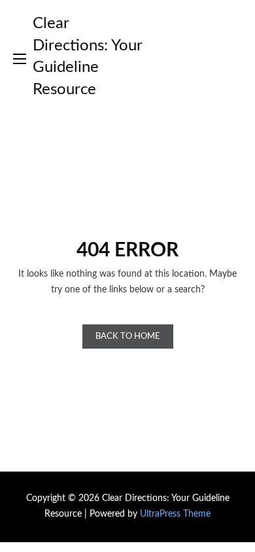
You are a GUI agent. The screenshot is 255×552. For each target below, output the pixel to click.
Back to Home (127, 336)
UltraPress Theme (175, 514)
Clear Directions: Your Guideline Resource (87, 56)
